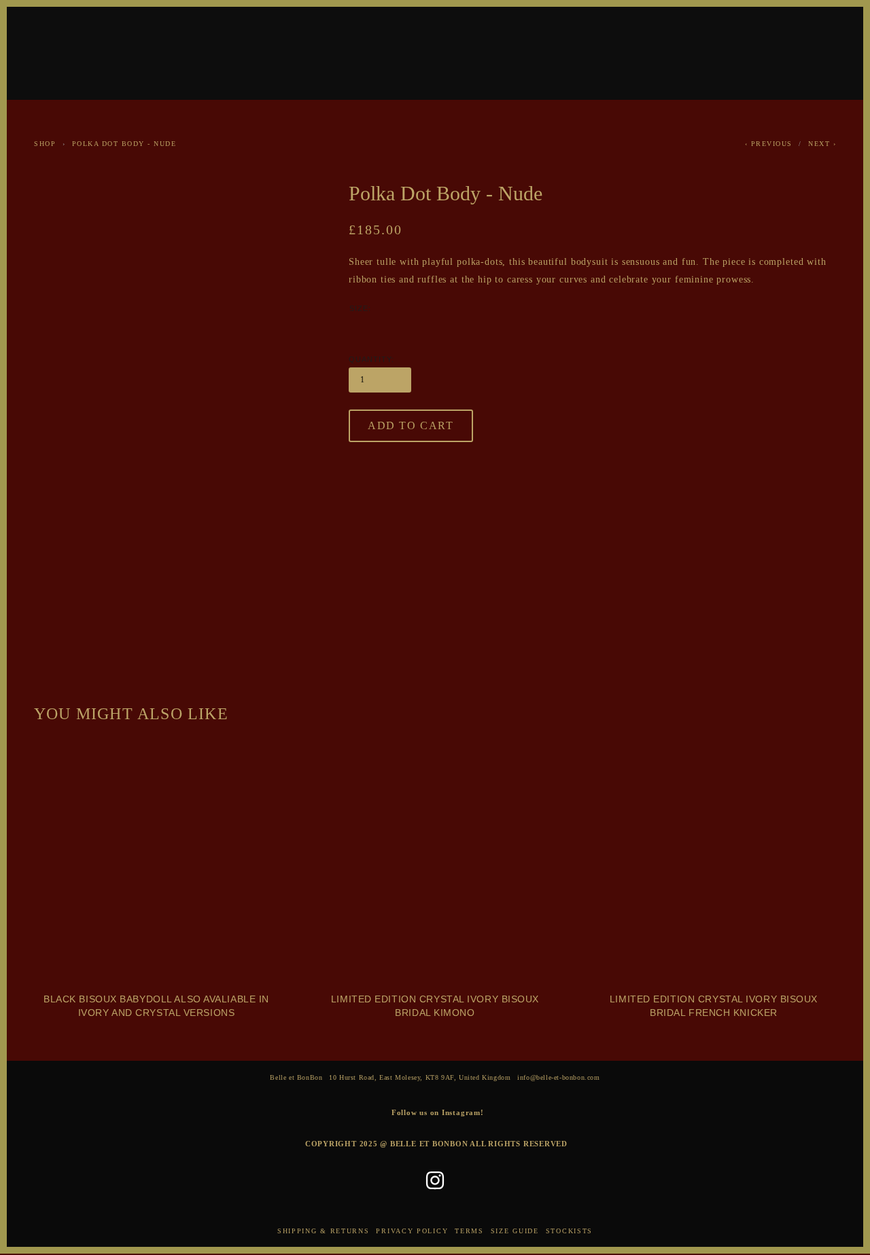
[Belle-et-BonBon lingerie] (435, 1180)
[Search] (142, 51)
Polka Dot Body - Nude (124, 143)
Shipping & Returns (323, 1231)
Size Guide (515, 1231)
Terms (469, 1231)
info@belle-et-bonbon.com (558, 1077)
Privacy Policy (412, 1231)
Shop (45, 143)
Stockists (569, 1231)
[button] (411, 426)
